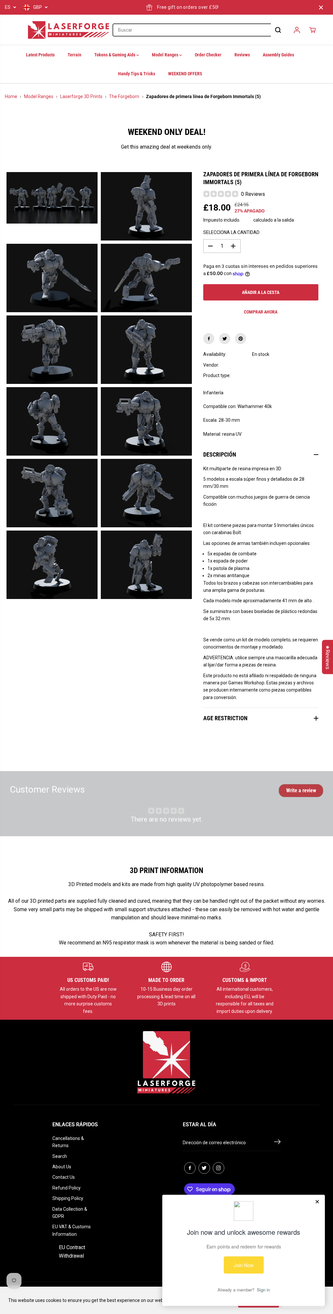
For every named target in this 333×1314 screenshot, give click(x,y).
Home (11, 96)
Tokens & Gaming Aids (115, 54)
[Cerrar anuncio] (321, 7)
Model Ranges (165, 54)
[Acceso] (297, 30)
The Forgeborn (124, 96)
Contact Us (63, 1177)
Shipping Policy (67, 1198)
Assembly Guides (278, 54)
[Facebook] (208, 338)
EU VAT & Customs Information (71, 1230)
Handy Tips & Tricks (136, 73)
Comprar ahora (260, 311)
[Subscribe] (277, 1143)
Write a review (301, 790)
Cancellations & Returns (68, 1142)
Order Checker (208, 54)
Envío (246, 220)
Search (59, 1156)
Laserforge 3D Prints (81, 96)
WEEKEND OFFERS (185, 73)
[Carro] (312, 30)
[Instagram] (218, 1168)
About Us (61, 1166)
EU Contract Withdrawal (72, 1251)
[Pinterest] (240, 338)
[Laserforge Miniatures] (68, 30)
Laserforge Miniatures (275, 365)
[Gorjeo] (224, 338)
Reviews (242, 54)
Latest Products (40, 54)
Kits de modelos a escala (277, 375)
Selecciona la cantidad (231, 232)
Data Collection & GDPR (69, 1212)
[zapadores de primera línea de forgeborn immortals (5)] (52, 197)
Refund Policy (66, 1187)
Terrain (74, 54)
